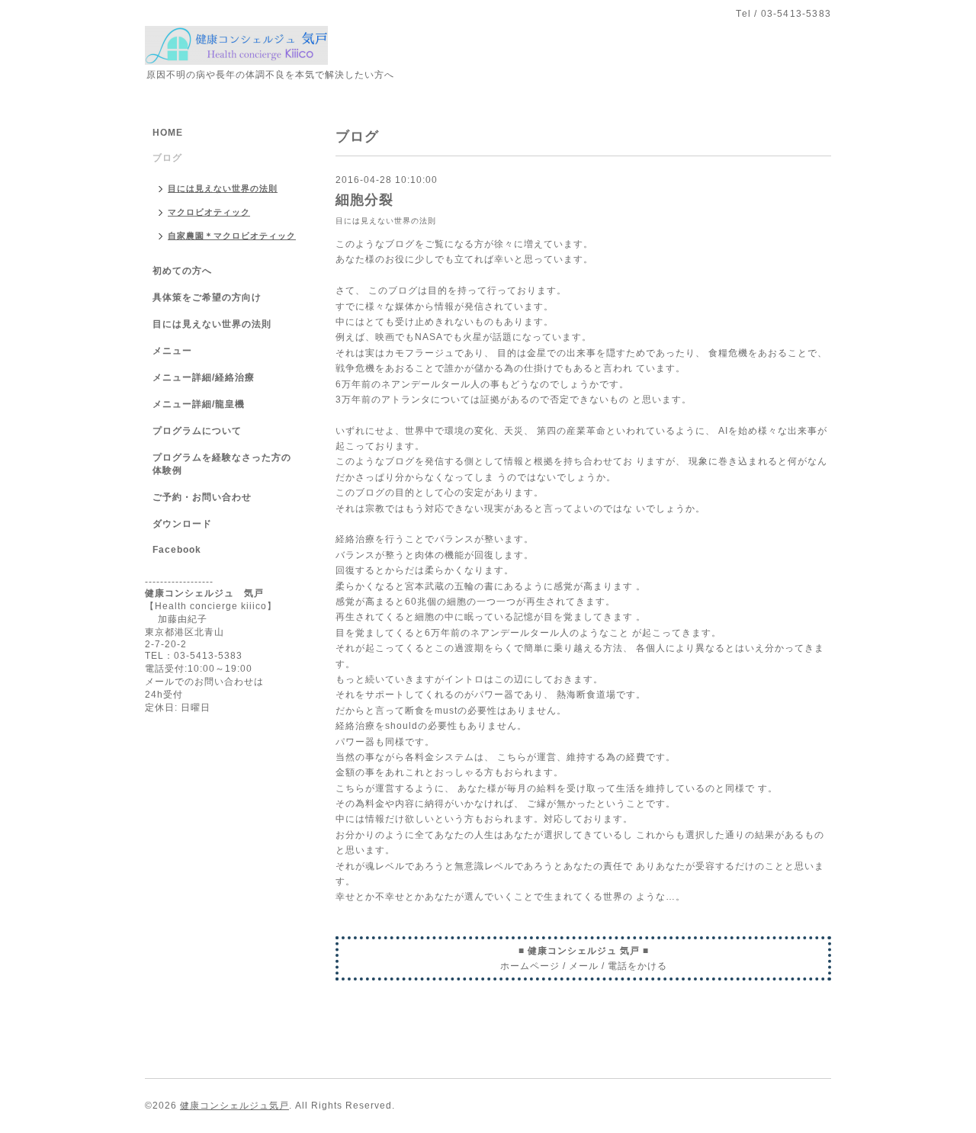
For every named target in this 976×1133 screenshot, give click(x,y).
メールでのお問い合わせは (204, 681)
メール (584, 966)
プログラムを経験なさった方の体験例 (221, 464)
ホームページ (530, 966)
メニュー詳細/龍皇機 (198, 404)
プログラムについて (197, 430)
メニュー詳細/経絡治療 (203, 377)
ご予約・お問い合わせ (202, 497)
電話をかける (637, 966)
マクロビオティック (209, 212)
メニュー (172, 350)
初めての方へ (182, 270)
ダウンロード (182, 523)
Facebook (176, 549)
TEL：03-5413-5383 (193, 655)
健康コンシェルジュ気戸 (234, 1105)
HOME (167, 132)
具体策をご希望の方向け (207, 297)
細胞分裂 (364, 199)
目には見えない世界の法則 (386, 221)
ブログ (167, 157)
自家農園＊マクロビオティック (232, 235)
